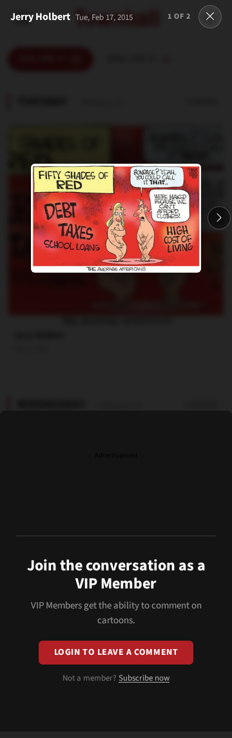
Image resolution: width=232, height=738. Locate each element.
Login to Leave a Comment (116, 652)
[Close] (210, 16)
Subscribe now (144, 678)
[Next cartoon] (219, 217)
